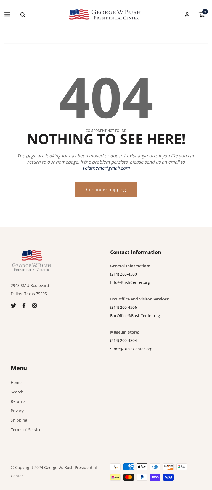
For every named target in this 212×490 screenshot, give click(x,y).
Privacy (17, 410)
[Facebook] (24, 304)
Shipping (19, 420)
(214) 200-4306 (123, 307)
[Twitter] (13, 304)
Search (17, 392)
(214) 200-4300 (123, 274)
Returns (18, 401)
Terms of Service (26, 429)
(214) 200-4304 (123, 340)
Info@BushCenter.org (130, 282)
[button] (22, 14)
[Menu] (7, 14)
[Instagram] (34, 304)
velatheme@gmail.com (106, 168)
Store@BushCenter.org (131, 348)
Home (16, 382)
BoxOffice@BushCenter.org (135, 315)
